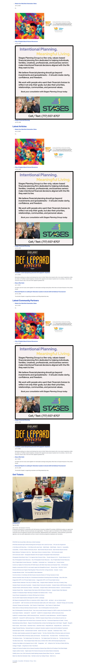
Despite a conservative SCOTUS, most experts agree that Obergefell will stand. (31, 567)
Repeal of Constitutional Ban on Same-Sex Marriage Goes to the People (45, 623)
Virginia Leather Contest (18, 650)
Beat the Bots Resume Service (45, 549)
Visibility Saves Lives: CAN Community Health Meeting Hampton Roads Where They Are (33, 653)
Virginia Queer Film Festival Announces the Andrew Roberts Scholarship (42, 650)
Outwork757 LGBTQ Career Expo (27, 618)
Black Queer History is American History (41, 552)
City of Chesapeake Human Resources (22, 559)
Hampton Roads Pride (18, 590)
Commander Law (43, 562)
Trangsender (41, 643)
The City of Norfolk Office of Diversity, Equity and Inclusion (56, 633)
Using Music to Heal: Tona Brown (30, 645)
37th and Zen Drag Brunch (59, 544)
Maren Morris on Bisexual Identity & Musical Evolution (25, 607)
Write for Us (53, 656)
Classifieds (35, 562)
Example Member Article (18, 572)
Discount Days (54, 567)
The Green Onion (45, 635)
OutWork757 (15, 618)
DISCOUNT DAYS (63, 567)
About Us (59, 547)
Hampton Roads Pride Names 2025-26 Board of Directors (37, 590)
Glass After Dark (63, 577)
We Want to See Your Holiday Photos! (40, 656)
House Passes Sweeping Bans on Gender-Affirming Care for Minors (28, 595)
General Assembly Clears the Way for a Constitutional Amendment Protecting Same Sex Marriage (35, 577)
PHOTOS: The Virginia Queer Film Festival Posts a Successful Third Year (29, 620)
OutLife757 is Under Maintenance (48, 615)
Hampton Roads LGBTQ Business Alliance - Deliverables (26, 587)
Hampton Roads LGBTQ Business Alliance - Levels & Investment (55, 587)
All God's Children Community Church (28, 549)
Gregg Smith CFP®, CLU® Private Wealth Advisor (24, 580)
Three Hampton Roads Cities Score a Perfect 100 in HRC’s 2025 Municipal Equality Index (45, 640)
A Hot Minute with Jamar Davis (35, 547)
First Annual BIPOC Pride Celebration (33, 572)
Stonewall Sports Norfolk (18, 630)
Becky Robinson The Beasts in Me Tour (22, 552)
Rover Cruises (16, 625)
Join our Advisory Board (60, 600)
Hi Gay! (50, 592)
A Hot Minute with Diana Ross (20, 547)
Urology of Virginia (17, 645)
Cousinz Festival (60, 562)
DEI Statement (64, 564)
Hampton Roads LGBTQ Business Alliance (62, 585)
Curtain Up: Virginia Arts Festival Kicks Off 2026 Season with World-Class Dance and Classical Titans (36, 564)
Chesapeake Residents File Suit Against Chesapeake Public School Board (42, 554)
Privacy (66, 620)
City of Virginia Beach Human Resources (60, 559)
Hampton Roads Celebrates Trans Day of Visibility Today (26, 582)
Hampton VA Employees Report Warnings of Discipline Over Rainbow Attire (30, 592)
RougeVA (65, 623)
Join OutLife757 (16, 602)
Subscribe (50, 630)
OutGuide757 (27, 613)
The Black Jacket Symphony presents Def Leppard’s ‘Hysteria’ (27, 633)
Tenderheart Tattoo (57, 630)
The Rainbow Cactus (64, 635)
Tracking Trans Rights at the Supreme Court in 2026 (25, 643)
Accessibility (65, 547)
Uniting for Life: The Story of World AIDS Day (58, 643)
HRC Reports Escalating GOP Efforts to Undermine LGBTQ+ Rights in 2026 (30, 600)
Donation (56, 570)
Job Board (51, 600)
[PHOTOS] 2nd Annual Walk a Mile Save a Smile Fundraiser (26, 542)
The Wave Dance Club (64, 638)
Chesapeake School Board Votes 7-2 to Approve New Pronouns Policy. (29, 557)
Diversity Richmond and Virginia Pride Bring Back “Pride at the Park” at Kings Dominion (33, 570)
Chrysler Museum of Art (52, 557)
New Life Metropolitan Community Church (48, 607)
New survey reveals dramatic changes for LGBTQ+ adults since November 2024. (52, 610)
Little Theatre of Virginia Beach (37, 605)
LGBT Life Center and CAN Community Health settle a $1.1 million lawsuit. (38, 602)
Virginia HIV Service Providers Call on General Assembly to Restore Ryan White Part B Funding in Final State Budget (40, 648)
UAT (46, 643)
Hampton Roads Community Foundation (22, 585)
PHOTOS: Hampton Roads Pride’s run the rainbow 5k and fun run (51, 618)
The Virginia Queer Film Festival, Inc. (31, 638)
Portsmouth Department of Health (55, 620)
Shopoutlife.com (49, 625)
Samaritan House (31, 625)
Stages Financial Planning (19, 628)
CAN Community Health (57, 552)
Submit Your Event (42, 630)
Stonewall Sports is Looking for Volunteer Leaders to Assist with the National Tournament (47, 628)
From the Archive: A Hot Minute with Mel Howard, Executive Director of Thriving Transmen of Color (36, 575)
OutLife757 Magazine (62, 615)
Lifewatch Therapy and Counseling (65, 602)
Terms (64, 630)
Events (60, 570)
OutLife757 (33, 613)
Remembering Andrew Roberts (20, 623)
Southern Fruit (66, 625)
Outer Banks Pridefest (18, 613)
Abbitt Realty (46, 547)
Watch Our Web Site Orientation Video (22, 656)
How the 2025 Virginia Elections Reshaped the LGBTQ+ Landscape (28, 597)
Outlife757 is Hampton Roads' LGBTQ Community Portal (50, 613)
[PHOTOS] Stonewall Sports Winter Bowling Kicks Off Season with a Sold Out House (32, 544)
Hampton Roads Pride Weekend (59, 590)
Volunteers (57, 653)
